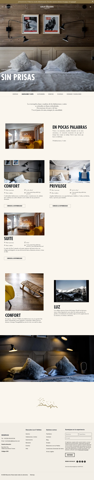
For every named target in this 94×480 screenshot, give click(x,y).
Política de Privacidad (83, 449)
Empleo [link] (48, 442)
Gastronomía (41, 94)
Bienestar (51, 94)
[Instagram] (77, 461)
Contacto (48, 437)
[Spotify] (85, 461)
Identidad (15, 94)
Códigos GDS (4, 451)
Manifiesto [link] (49, 434)
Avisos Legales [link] (50, 451)
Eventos (28, 445)
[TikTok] (82, 461)
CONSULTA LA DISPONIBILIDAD (14, 206)
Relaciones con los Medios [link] (53, 445)
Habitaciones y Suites (27, 94)
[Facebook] (80, 461)
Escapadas (60, 94)
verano (66, 2)
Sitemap (32, 475)
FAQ (27, 448)
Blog (47, 440)
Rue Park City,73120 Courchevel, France (8, 447)
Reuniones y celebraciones (74, 94)
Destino (28, 434)
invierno (73, 2)
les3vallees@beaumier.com (12, 441)
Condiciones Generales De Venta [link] (55, 448)
